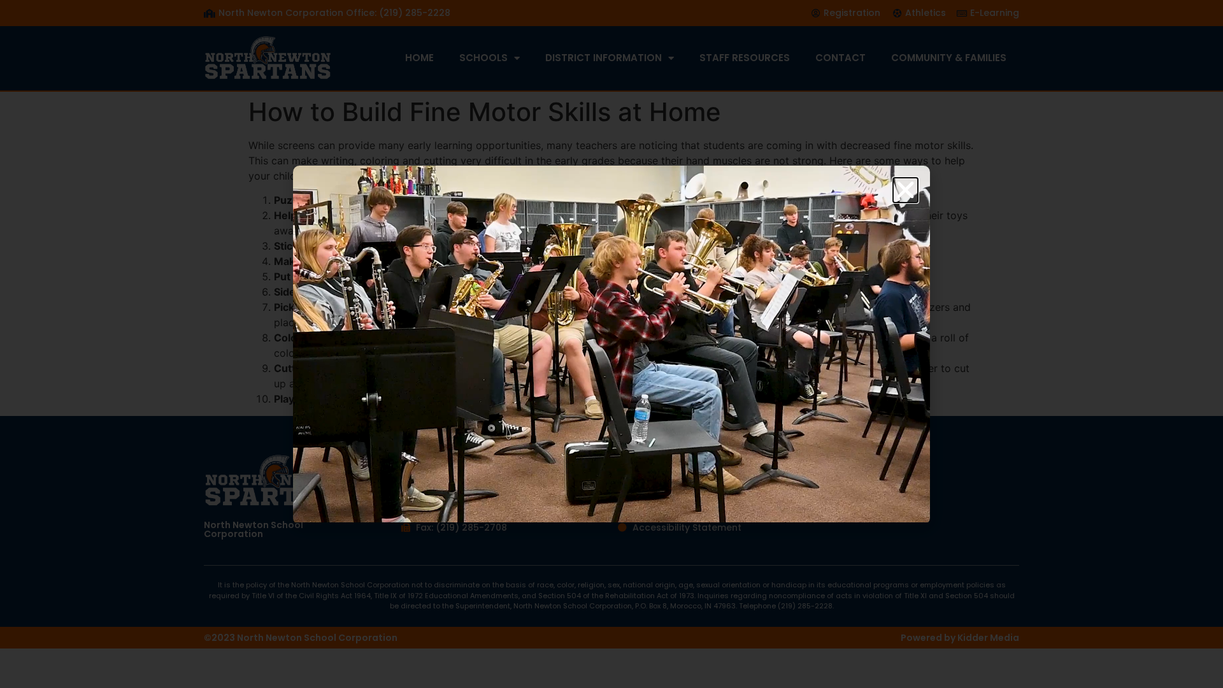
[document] (611, 344)
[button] (905, 190)
